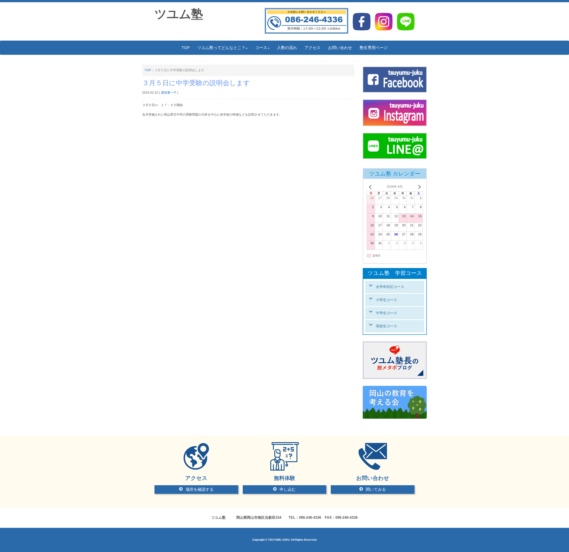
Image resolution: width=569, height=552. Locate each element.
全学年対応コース (390, 287)
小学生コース (386, 300)
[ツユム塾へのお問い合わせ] (307, 32)
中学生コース (386, 313)
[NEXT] (418, 186)
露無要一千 (168, 92)
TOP (147, 70)
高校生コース (386, 326)
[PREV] (371, 186)
